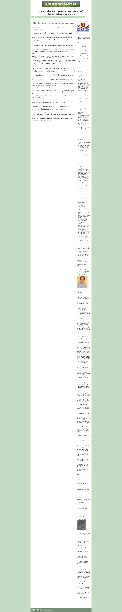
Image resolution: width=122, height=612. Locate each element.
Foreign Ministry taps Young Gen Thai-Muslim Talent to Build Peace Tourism (83, 116)
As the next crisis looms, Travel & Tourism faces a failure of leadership (84, 151)
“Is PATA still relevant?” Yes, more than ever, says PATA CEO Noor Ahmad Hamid (84, 104)
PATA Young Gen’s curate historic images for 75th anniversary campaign (82, 205)
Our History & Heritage (46, 16)
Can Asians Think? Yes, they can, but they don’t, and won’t (83, 250)
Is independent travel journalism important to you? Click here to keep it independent (61, 12)
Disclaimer (33, 609)
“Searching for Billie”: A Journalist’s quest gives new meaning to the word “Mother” (83, 169)
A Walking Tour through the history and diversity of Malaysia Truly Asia (83, 190)
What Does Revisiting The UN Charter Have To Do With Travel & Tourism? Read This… (84, 124)
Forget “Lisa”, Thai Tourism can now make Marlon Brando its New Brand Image (84, 138)
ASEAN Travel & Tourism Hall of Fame (78, 16)
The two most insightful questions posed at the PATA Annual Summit (83, 95)
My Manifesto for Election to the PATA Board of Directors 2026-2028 (83, 165)
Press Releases (63, 16)
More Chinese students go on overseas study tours (53, 22)
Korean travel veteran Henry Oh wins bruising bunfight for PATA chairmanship (84, 108)
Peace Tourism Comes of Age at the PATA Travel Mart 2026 (84, 56)
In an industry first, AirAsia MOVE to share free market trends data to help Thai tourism (84, 83)
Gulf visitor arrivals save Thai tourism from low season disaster (84, 59)
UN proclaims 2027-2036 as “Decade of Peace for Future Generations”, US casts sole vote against (84, 74)
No (78, 42)
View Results (83, 46)
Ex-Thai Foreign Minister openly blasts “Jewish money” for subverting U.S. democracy (83, 247)
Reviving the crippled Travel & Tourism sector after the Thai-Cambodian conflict (84, 201)
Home (33, 16)
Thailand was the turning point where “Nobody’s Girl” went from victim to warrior (84, 173)
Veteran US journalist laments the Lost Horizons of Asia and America (83, 128)
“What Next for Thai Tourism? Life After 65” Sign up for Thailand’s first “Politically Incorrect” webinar (83, 242)
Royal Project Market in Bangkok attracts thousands (83, 220)
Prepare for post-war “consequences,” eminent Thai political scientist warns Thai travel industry (83, 133)
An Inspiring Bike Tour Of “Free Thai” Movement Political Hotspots (84, 216)
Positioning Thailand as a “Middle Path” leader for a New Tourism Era (84, 142)
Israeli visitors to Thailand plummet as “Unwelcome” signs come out (84, 161)
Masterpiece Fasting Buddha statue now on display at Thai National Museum (83, 226)
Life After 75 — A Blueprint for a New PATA (84, 209)
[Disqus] (53, 140)
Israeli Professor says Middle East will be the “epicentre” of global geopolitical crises (83, 100)
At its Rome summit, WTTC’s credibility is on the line (83, 193)
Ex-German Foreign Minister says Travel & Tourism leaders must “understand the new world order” (84, 147)
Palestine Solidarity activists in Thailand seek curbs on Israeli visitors (84, 212)
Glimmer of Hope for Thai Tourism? (82, 223)
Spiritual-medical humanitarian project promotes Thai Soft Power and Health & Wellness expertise (84, 156)
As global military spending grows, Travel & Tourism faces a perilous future (84, 120)
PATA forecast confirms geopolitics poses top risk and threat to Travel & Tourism (83, 254)
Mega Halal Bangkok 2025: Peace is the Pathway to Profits (83, 230)
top (90, 610)
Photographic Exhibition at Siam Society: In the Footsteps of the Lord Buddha (83, 181)
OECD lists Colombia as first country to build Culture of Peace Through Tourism (83, 63)
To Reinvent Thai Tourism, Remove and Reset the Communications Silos (83, 79)
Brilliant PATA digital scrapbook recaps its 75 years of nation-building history (84, 91)
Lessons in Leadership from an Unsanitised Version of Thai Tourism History (83, 197)
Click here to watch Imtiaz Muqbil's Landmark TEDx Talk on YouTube (83, 262)
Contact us (68, 16)
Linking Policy (38, 609)
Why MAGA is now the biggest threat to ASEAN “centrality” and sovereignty (84, 233)
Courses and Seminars (55, 16)
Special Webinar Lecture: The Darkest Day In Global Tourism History (84, 185)
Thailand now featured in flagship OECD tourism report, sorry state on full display (83, 67)
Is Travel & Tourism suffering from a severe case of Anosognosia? (83, 237)
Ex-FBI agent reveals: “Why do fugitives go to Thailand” (84, 70)
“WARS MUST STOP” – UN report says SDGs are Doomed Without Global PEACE (83, 87)
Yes (78, 41)
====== (53, 25)
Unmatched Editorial (38, 16)
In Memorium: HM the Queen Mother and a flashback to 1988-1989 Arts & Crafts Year (83, 177)
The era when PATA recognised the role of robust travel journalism (84, 112)
